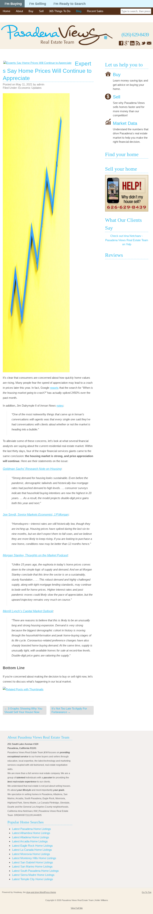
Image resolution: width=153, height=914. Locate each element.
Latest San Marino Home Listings (32, 866)
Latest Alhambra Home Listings (31, 833)
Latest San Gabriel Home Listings (32, 862)
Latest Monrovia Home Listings (31, 854)
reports (54, 387)
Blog (78, 11)
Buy (31, 11)
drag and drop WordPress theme (41, 892)
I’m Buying (13, 4)
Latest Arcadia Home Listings (30, 841)
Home (6, 11)
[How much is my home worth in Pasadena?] (126, 193)
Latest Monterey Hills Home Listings (34, 858)
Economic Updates (30, 87)
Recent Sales (95, 11)
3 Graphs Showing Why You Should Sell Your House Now (23, 710)
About (19, 11)
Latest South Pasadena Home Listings (35, 870)
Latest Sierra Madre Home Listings (33, 874)
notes (60, 405)
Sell (41, 11)
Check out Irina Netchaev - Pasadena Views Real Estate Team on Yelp (126, 240)
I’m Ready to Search (70, 4)
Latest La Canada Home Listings (32, 849)
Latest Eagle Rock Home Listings (32, 845)
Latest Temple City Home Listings (32, 879)
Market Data (125, 123)
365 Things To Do (59, 11)
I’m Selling (37, 4)
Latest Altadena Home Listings (30, 837)
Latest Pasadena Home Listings (31, 828)
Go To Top (146, 892)
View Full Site (77, 908)
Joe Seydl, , (35, 514)
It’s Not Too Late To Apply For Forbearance (69, 710)
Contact (7, 18)
